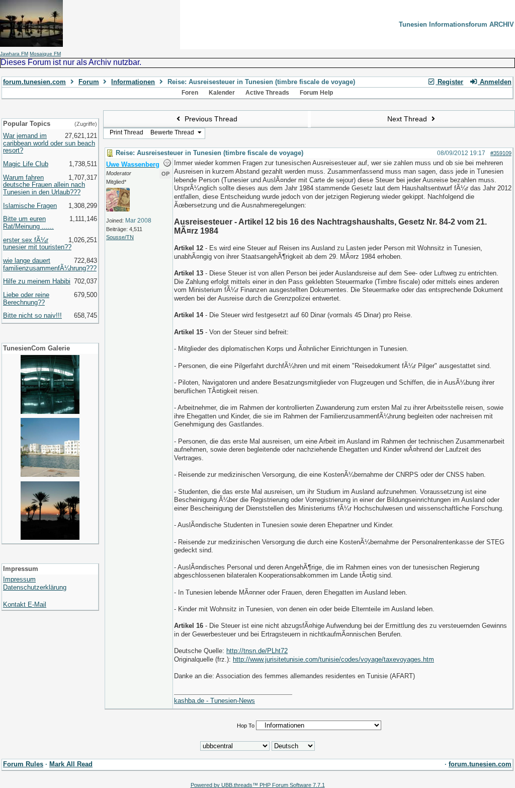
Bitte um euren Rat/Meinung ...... (28, 222)
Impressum (19, 579)
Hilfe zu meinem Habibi (36, 281)
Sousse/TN (120, 237)
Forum (88, 82)
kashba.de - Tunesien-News (214, 700)
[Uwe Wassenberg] (118, 209)
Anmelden (494, 82)
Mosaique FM (45, 53)
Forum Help (316, 92)
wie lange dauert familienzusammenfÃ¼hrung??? (50, 264)
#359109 (500, 153)
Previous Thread (210, 119)
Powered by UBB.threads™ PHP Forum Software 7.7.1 (258, 785)
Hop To (245, 726)
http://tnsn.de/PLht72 (257, 651)
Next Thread (408, 119)
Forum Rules (23, 764)
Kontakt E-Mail (24, 604)
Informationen (133, 82)
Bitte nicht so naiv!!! (32, 315)
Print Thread (126, 132)
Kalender (222, 92)
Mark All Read (71, 764)
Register (449, 82)
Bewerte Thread (173, 132)
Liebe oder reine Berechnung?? (26, 298)
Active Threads (267, 92)
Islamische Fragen (30, 205)
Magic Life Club (25, 164)
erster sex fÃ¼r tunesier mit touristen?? (37, 243)
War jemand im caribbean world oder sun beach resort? (49, 143)
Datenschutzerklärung (34, 587)
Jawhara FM (14, 53)
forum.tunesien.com (34, 82)
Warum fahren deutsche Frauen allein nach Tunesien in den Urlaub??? (44, 185)
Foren (190, 92)
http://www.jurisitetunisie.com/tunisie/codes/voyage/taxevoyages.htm (333, 659)
